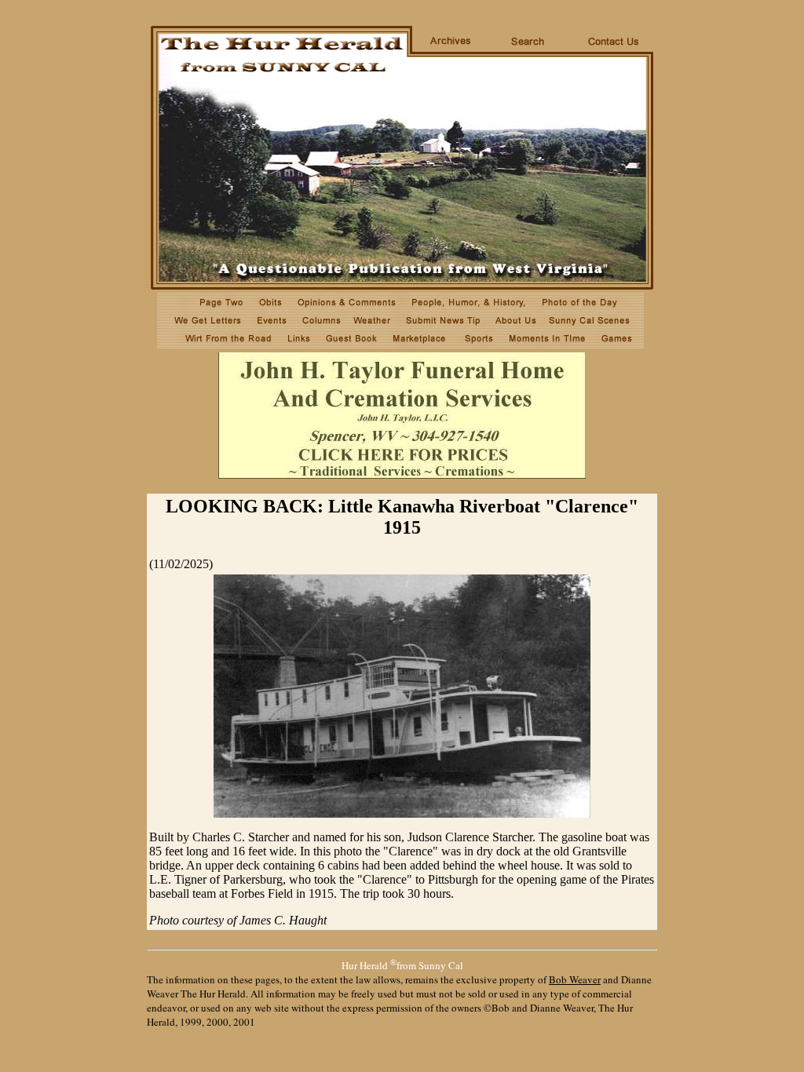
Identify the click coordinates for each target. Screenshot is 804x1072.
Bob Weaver (575, 979)
